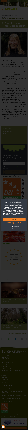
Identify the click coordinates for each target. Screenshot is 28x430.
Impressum (10, 228)
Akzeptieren (14, 219)
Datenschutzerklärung (16, 228)
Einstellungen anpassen (14, 223)
